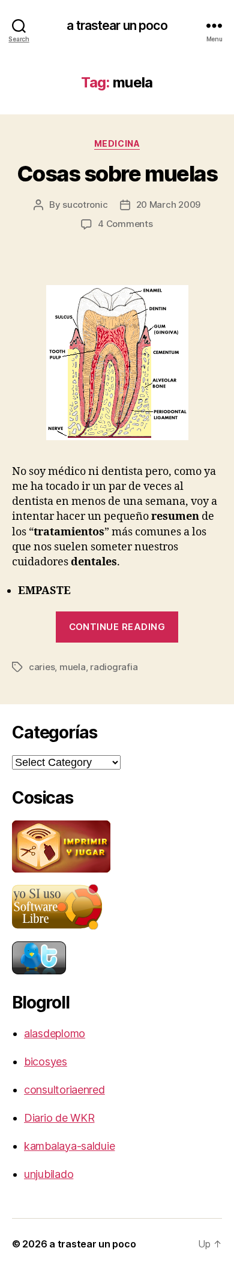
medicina (117, 143)
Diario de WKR (59, 1117)
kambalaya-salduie (69, 1146)
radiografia (113, 667)
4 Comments (125, 223)
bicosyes (45, 1061)
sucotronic (84, 204)
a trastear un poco (117, 25)
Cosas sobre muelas (117, 173)
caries (42, 667)
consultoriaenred (64, 1089)
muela (72, 667)
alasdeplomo (54, 1033)
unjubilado (48, 1174)
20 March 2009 (168, 204)
